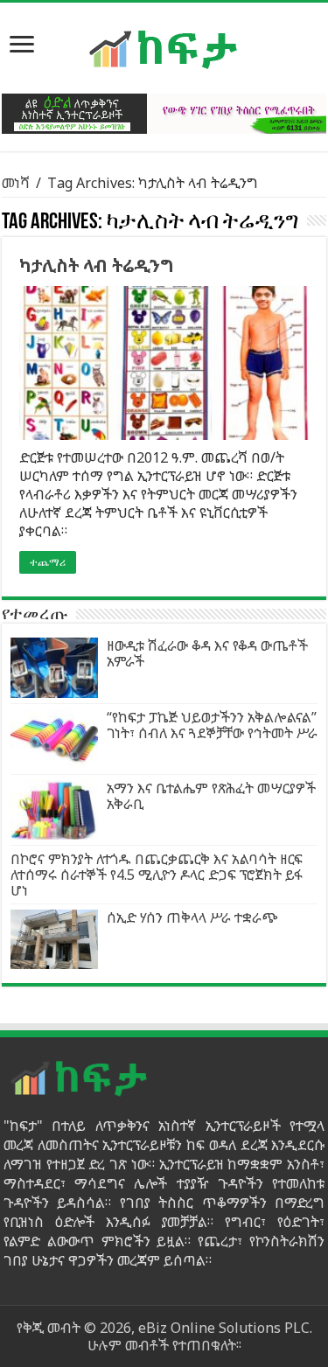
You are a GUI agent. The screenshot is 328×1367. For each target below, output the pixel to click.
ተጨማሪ (48, 562)
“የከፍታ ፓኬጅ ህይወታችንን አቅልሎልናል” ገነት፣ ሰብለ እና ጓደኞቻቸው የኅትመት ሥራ (212, 725)
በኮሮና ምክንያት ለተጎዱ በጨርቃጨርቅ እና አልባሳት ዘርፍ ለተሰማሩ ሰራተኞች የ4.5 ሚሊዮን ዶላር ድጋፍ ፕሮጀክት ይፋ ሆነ (156, 874)
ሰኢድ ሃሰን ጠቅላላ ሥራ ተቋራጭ (192, 917)
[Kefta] (164, 48)
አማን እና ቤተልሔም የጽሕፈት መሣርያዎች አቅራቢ (211, 795)
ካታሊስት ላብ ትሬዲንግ (96, 265)
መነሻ (16, 182)
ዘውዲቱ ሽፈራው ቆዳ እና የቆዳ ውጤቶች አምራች (207, 653)
